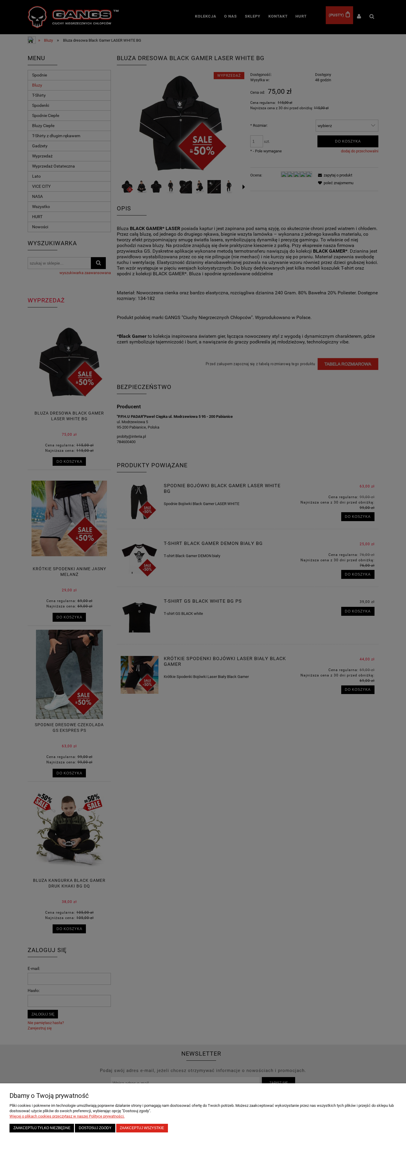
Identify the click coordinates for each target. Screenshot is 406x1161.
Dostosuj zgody (95, 1128)
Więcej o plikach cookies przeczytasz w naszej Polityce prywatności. (67, 1116)
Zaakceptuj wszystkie (142, 1128)
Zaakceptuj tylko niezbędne (41, 1128)
